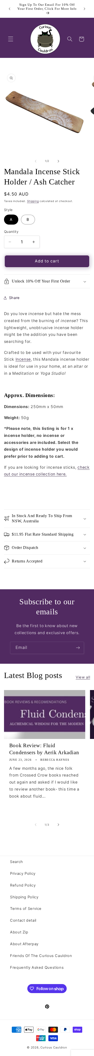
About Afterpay (24, 944)
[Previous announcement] (9, 8)
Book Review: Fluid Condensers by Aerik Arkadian (44, 748)
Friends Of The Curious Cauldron (41, 955)
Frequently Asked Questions (37, 967)
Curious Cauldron (53, 1047)
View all (83, 677)
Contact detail (23, 920)
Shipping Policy (24, 897)
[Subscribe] (78, 648)
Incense (23, 359)
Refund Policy (23, 885)
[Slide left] (35, 161)
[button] (10, 39)
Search (16, 861)
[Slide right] (58, 161)
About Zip (19, 932)
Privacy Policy (23, 873)
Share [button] (14, 298)
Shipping (33, 201)
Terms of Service (26, 908)
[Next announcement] (84, 8)
